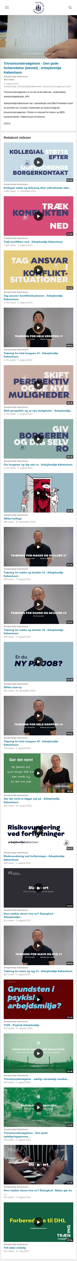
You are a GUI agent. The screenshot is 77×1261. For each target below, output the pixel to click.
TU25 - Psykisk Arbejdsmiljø (21, 1025)
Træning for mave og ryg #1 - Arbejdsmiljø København (38, 971)
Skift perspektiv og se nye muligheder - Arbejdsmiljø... (38, 410)
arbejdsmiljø (10, 86)
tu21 (69, 86)
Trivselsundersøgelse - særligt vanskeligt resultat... (36, 1078)
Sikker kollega (13, 518)
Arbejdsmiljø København (16, 76)
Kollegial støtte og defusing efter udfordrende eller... (37, 187)
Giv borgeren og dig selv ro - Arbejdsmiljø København (38, 464)
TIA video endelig (15, 1247)
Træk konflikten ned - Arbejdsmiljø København (33, 241)
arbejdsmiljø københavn (29, 86)
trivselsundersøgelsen (54, 86)
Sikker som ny (13, 687)
